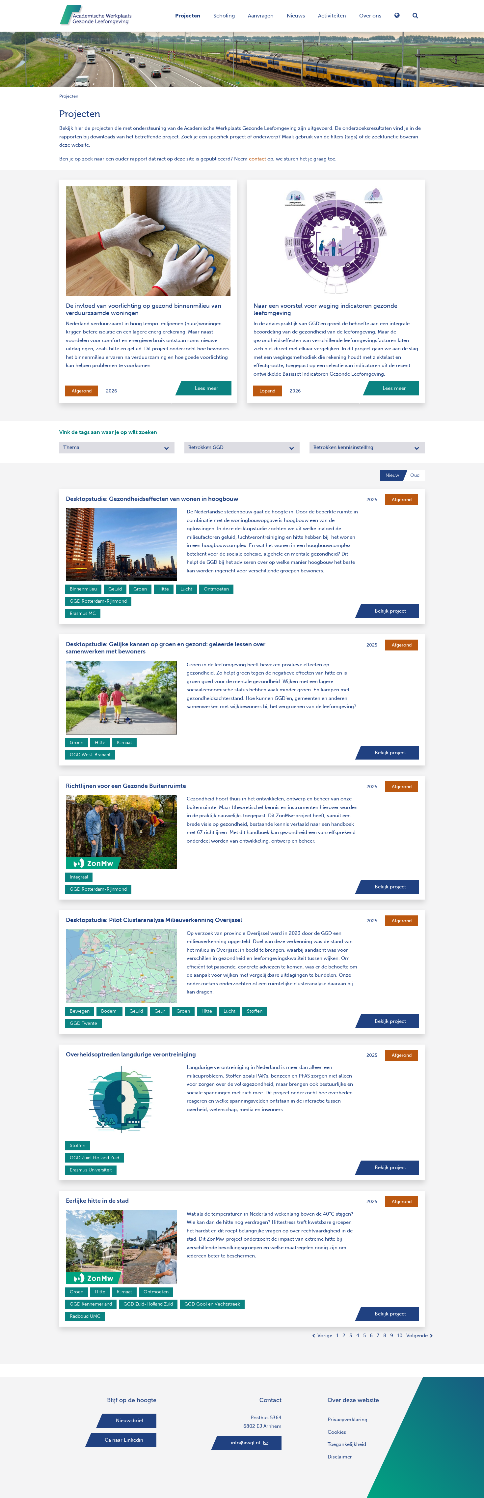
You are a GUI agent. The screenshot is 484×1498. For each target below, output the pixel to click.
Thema (71, 447)
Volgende (417, 1336)
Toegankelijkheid (347, 1444)
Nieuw (392, 475)
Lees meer (206, 388)
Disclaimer (340, 1457)
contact (257, 159)
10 (399, 1336)
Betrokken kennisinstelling (343, 447)
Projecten (187, 16)
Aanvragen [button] (261, 16)
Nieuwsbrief (129, 1421)
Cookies (337, 1432)
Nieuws (296, 16)
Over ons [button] (370, 16)
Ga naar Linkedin (124, 1440)
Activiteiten (332, 16)
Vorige (324, 1336)
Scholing (224, 16)
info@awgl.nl (245, 1443)
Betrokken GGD (206, 447)
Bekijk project (390, 611)
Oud (414, 475)
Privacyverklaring (347, 1420)
